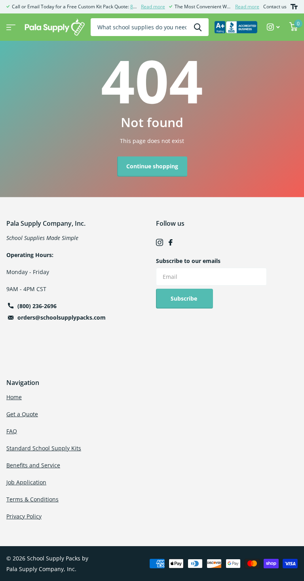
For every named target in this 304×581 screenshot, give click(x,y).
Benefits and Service (33, 465)
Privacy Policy (24, 516)
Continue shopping (152, 166)
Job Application (26, 482)
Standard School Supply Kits (43, 448)
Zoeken (198, 27)
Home (14, 397)
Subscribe (185, 298)
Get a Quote (22, 414)
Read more (153, 6)
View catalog (10, 24)
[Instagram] (159, 242)
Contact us (275, 6)
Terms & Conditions (32, 499)
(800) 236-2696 (37, 306)
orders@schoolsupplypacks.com (61, 317)
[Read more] (273, 27)
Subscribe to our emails (188, 261)
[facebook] (171, 242)
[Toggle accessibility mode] (294, 6)
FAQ (11, 431)
